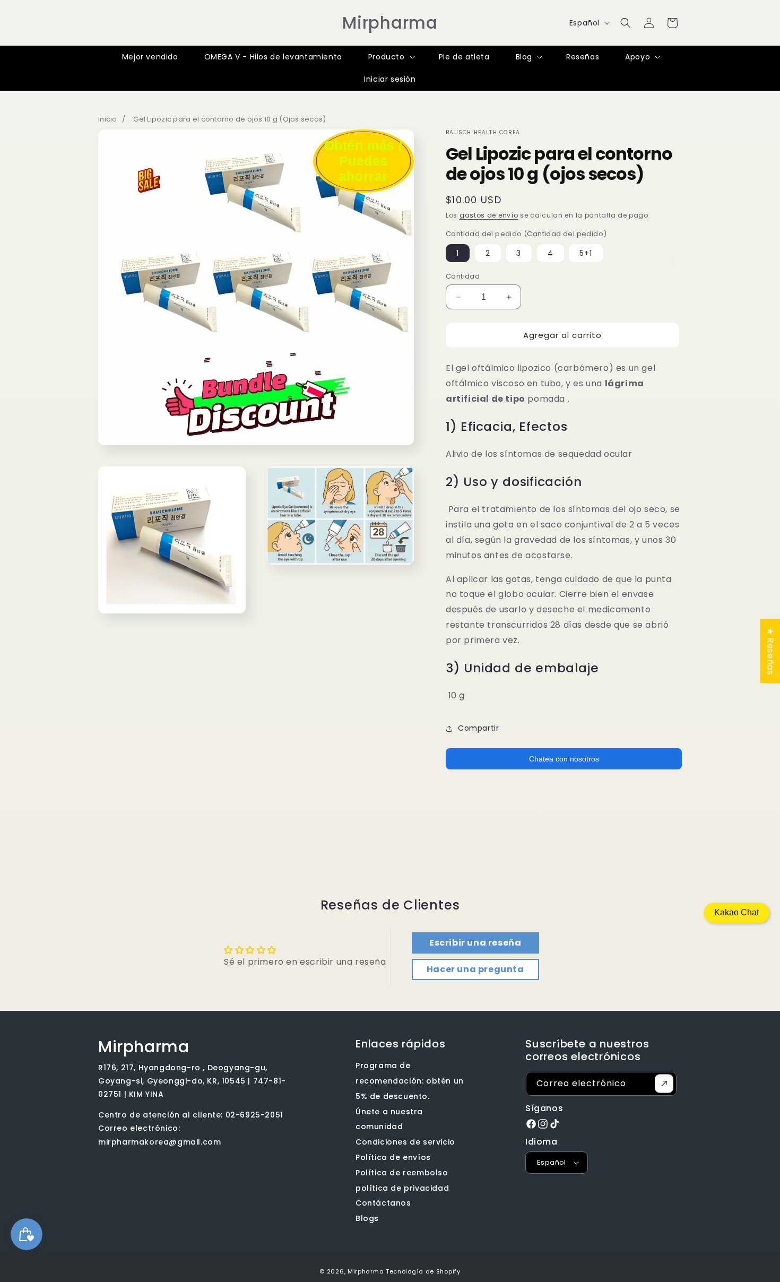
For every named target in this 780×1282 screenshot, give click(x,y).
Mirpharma (366, 1271)
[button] (625, 22)
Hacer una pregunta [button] (475, 969)
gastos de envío (489, 215)
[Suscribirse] (664, 1084)
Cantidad (463, 276)
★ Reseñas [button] (770, 650)
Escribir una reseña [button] (475, 943)
